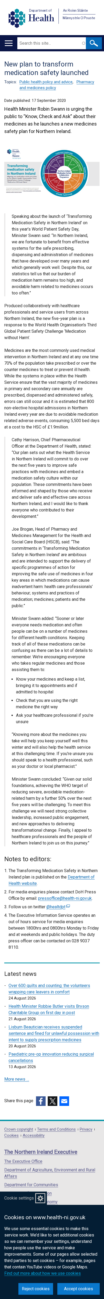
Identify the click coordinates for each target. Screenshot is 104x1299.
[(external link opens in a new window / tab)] (41, 1101)
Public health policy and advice (46, 82)
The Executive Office (23, 1161)
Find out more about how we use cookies (42, 1273)
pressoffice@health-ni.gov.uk (65, 898)
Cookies (11, 1136)
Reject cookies (36, 1288)
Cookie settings (19, 1198)
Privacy (86, 1129)
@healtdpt (57, 906)
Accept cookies (78, 1288)
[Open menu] (8, 43)
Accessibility (34, 1136)
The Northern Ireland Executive (40, 1152)
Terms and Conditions (56, 1129)
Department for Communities (31, 1184)
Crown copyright (18, 1129)
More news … (16, 1079)
